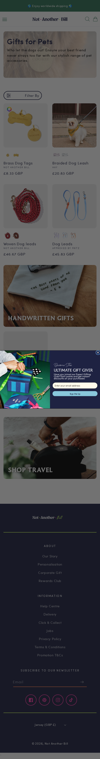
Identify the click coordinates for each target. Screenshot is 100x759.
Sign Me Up (75, 393)
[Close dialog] (98, 352)
